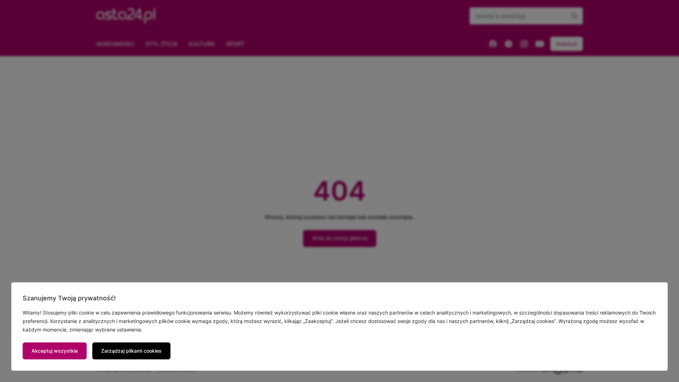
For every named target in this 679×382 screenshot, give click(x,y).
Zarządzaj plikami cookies (131, 351)
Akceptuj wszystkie (54, 351)
